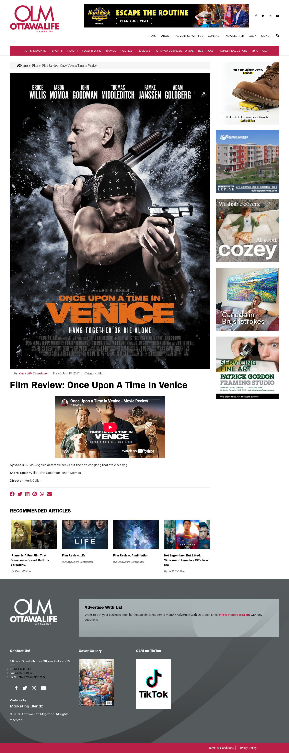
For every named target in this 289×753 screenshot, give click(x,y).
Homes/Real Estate (233, 50)
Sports (57, 50)
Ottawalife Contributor (33, 373)
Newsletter (235, 36)
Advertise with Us (189, 36)
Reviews (144, 50)
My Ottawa (260, 50)
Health (72, 50)
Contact (214, 36)
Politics (126, 50)
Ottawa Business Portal (174, 50)
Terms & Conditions (221, 748)
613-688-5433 (23, 669)
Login (253, 36)
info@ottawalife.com (234, 615)
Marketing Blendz (26, 706)
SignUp (266, 36)
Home (152, 36)
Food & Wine (91, 50)
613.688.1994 (23, 673)
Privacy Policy (247, 748)
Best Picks (205, 50)
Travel (111, 50)
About (166, 36)
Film (35, 65)
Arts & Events (35, 50)
